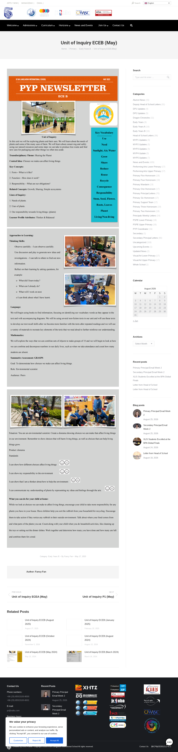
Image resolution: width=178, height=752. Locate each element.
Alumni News (139, 100)
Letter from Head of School (145, 385)
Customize (18, 740)
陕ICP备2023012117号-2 (161, 746)
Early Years (138, 122)
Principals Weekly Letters (144, 215)
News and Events (141, 162)
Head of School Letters (143, 135)
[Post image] (14, 624)
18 (140, 308)
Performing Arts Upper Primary (147, 171)
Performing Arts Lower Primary (147, 166)
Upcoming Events (141, 247)
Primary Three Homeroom (145, 207)
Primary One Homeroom (144, 189)
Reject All (37, 740)
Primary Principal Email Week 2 (147, 368)
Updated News (139, 251)
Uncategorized (139, 242)
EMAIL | (40, 3)
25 (140, 311)
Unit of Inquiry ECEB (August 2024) (99, 638)
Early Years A (139, 126)
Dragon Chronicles (141, 118)
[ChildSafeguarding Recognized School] (118, 720)
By (67, 556)
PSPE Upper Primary (142, 224)
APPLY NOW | (13, 3)
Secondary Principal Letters (145, 238)
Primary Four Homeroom (144, 180)
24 (135, 311)
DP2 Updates (139, 113)
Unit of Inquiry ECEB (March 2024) (102, 652)
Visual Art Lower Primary (144, 255)
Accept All (54, 740)
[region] (36, 731)
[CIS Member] (118, 727)
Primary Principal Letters (144, 193)
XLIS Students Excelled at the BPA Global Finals (152, 378)
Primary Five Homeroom (144, 175)
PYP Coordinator (140, 229)
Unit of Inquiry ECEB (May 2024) (41, 652)
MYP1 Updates (140, 140)
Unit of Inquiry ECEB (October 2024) (40, 638)
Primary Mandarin (141, 184)
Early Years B (53, 556)
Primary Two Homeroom (144, 211)
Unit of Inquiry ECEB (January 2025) (99, 622)
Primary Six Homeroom (143, 198)
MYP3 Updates (140, 149)
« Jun (135, 321)
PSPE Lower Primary (142, 220)
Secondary (138, 233)
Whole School (139, 264)
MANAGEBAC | (27, 3)
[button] (169, 743)
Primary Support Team (143, 202)
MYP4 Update (139, 153)
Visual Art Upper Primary (144, 260)
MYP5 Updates (140, 158)
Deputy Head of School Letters (147, 104)
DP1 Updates (139, 109)
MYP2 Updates (140, 144)
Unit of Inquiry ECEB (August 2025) (39, 622)
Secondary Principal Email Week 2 (148, 372)
